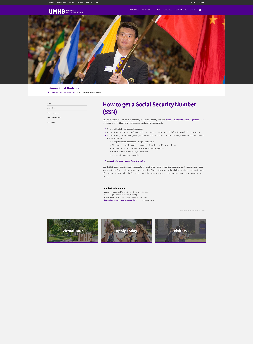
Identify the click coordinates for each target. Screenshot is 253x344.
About (157, 10)
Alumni (80, 2)
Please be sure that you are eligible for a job (184, 120)
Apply (201, 2)
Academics (134, 10)
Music (96, 2)
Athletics (88, 2)
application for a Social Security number (127, 161)
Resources (167, 10)
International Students (67, 92)
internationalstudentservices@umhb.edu (119, 200)
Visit (193, 2)
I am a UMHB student (54, 118)
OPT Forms (51, 123)
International (62, 2)
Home (49, 103)
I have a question (53, 113)
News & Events (181, 10)
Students (51, 2)
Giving (192, 10)
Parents (72, 2)
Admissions (147, 10)
